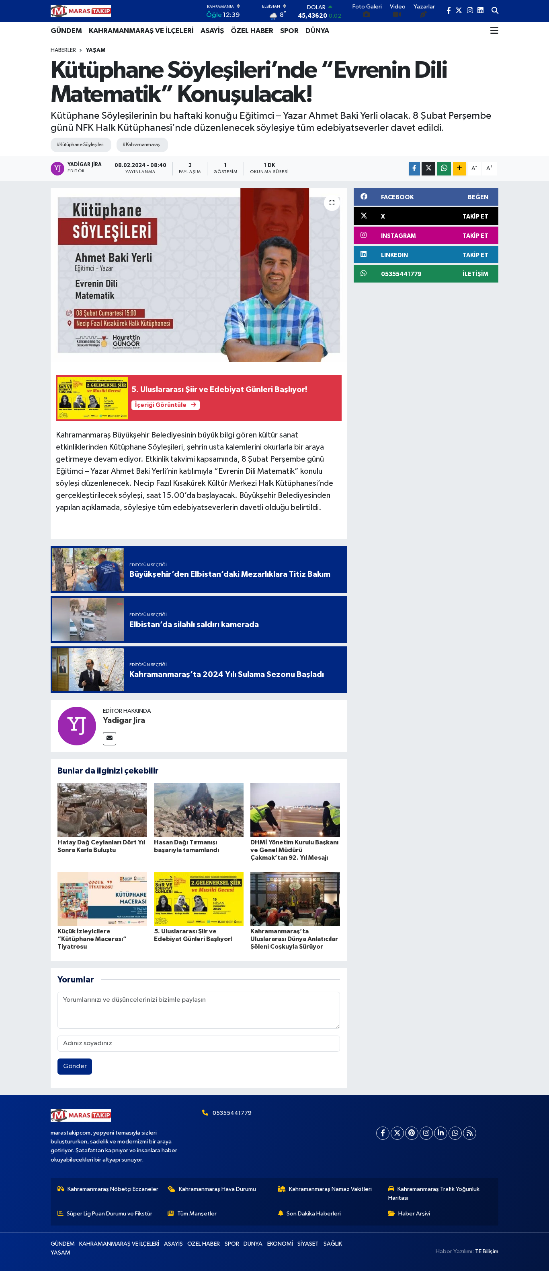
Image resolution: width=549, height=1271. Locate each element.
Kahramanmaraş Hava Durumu (217, 1189)
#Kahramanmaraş (141, 144)
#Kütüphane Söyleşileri (80, 144)
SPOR (289, 31)
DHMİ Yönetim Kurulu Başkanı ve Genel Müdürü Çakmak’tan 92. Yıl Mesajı (294, 850)
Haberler (63, 50)
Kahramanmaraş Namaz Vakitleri (330, 1189)
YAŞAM (95, 50)
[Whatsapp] (455, 1133)
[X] (397, 1133)
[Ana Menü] (494, 31)
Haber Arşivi (414, 1214)
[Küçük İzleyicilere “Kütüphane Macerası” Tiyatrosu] (102, 898)
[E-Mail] (109, 738)
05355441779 (232, 1113)
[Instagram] (426, 1133)
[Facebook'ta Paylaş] (414, 168)
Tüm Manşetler (197, 1214)
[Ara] (495, 11)
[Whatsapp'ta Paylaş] (444, 168)
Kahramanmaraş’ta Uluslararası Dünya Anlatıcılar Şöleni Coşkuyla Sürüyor (294, 939)
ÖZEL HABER (252, 31)
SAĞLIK (333, 1244)
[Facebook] (382, 1133)
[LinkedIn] (440, 1133)
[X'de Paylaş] (428, 168)
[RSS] (469, 1133)
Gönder (75, 1066)
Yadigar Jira (124, 720)
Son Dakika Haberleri (314, 1214)
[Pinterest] (411, 1133)
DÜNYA (317, 31)
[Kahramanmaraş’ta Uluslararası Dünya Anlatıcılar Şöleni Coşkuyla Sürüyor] (295, 898)
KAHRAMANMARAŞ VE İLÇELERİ (141, 31)
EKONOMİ (280, 1244)
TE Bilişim (486, 1251)
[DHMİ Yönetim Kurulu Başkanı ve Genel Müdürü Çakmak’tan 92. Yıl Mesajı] (295, 809)
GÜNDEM (66, 31)
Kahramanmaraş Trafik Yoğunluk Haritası (434, 1193)
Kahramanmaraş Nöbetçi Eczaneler (113, 1189)
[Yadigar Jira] (76, 725)
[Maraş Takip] (81, 11)
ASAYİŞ (212, 31)
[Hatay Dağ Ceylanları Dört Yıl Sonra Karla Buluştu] (102, 809)
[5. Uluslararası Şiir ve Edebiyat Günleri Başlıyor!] (199, 898)
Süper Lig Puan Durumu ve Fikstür (109, 1214)
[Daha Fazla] (459, 168)
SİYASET (308, 1244)
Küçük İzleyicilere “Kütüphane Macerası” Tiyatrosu (92, 939)
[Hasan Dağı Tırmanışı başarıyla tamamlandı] (199, 809)
